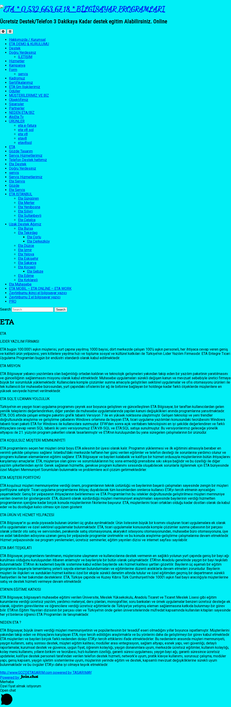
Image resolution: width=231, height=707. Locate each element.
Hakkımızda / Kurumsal (27, 39)
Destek (15, 48)
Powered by (10, 677)
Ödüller (14, 91)
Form (13, 70)
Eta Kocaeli (27, 267)
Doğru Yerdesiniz (22, 52)
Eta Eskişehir (28, 258)
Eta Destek (17, 164)
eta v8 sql (26, 130)
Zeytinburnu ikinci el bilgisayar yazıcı (38, 293)
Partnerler (17, 108)
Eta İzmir (25, 250)
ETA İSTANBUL (20, 194)
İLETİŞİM (25, 57)
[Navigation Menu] (10, 31)
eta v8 (23, 134)
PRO (12, 301)
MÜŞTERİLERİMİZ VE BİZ (29, 95)
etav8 (22, 138)
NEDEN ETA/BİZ (22, 112)
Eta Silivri (25, 211)
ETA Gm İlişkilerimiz (24, 87)
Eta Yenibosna (29, 207)
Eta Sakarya (27, 263)
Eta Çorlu (34, 237)
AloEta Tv (16, 117)
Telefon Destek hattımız (28, 160)
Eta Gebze (35, 271)
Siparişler (16, 104)
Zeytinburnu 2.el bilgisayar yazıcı (34, 297)
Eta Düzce (26, 245)
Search (5, 309)
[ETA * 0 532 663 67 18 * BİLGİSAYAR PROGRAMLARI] (82, 9)
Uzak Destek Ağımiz (25, 224)
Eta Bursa (25, 228)
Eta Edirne (26, 276)
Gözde (14, 185)
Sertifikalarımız (21, 82)
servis (23, 74)
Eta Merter (26, 203)
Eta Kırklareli (28, 280)
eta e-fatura (27, 125)
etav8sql (25, 142)
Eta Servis (17, 181)
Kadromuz (17, 78)
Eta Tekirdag (27, 233)
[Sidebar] (3, 31)
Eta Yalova (26, 254)
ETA (12, 147)
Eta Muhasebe (20, 284)
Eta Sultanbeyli (29, 215)
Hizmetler (17, 61)
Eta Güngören (28, 198)
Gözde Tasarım (21, 151)
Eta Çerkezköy (38, 241)
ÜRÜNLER (17, 121)
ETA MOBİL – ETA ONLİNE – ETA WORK (40, 288)
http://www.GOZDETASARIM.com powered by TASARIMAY (45, 672)
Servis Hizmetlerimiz (25, 155)
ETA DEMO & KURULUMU (29, 44)
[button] (115, 697)
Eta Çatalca (26, 220)
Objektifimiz (18, 100)
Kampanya (17, 65)
